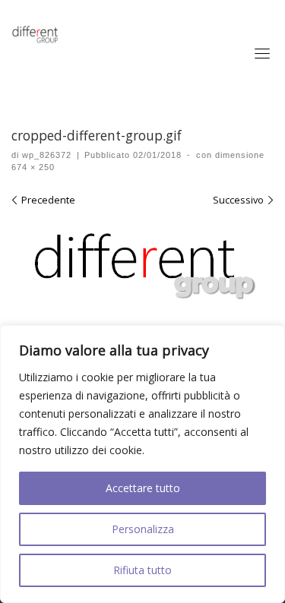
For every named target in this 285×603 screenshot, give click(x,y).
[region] (142, 464)
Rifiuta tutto (142, 570)
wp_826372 (46, 154)
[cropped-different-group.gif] (142, 266)
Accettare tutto (143, 488)
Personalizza (143, 529)
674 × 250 (33, 167)
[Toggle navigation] (262, 53)
